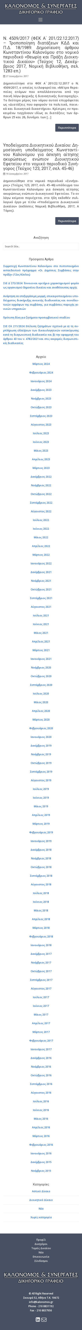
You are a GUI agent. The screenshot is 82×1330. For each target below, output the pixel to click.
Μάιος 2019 (41, 806)
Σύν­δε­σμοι (41, 1261)
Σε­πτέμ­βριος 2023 (41, 416)
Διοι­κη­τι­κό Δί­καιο (41, 1200)
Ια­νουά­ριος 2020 (41, 737)
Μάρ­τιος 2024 (41, 364)
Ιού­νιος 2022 (41, 529)
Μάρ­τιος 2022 (41, 555)
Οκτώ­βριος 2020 (41, 676)
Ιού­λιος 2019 (41, 789)
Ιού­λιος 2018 (41, 893)
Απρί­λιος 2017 (41, 1023)
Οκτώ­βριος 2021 (41, 589)
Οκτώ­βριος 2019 (41, 763)
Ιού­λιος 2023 (41, 433)
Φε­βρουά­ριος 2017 (41, 1040)
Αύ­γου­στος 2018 (41, 884)
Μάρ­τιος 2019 (41, 824)
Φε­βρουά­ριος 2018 (41, 936)
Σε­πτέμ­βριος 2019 (41, 771)
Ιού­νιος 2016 (41, 1110)
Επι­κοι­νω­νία (41, 1256)
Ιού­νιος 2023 (41, 442)
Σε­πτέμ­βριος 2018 (41, 876)
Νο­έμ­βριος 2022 (41, 485)
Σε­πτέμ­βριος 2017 (41, 980)
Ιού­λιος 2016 (41, 1101)
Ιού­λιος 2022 (41, 520)
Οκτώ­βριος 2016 (41, 1075)
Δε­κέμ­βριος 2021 (41, 572)
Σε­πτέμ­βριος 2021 (41, 598)
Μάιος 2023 (41, 450)
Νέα (41, 1208)
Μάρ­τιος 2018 (41, 928)
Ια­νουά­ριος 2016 (41, 1153)
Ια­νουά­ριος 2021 (41, 659)
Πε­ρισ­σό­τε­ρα (67, 128)
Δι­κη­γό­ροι (41, 1244)
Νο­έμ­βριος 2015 (41, 1171)
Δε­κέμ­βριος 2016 (41, 1058)
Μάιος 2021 (41, 633)
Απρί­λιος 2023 (41, 459)
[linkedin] (38, 1320)
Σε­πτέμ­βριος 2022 (41, 502)
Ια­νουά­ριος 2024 (41, 381)
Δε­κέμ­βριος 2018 (41, 850)
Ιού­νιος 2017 (41, 1006)
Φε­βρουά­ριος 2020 (41, 728)
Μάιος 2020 (41, 702)
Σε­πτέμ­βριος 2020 (41, 685)
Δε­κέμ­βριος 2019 (41, 745)
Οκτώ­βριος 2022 (41, 494)
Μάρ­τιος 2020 (41, 719)
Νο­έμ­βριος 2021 (41, 581)
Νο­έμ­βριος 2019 (41, 754)
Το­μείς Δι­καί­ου (41, 1248)
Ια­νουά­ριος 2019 (41, 841)
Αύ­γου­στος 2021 (41, 607)
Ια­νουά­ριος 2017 (41, 1049)
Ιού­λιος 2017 (41, 997)
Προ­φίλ (41, 1240)
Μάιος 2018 (41, 910)
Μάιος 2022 (41, 537)
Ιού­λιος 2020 (41, 693)
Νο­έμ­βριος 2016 (41, 1066)
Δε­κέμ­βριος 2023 (41, 390)
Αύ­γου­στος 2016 (41, 1092)
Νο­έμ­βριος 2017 (41, 962)
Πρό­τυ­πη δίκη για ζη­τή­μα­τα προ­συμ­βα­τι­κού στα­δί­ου (36, 317)
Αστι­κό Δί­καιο (41, 1191)
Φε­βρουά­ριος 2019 (41, 832)
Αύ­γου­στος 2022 (41, 511)
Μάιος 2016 (41, 1119)
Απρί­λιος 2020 (41, 711)
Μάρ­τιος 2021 (41, 650)
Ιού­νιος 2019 (41, 797)
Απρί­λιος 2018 (41, 919)
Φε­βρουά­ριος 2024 (41, 372)
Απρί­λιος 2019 (41, 815)
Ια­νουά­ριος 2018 (41, 945)
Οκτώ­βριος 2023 (41, 407)
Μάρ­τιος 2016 (41, 1136)
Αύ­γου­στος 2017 (41, 988)
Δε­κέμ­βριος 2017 (41, 954)
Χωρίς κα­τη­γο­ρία (41, 1217)
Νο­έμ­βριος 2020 (41, 667)
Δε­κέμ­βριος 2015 (41, 1162)
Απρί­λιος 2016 (41, 1127)
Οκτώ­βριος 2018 (41, 867)
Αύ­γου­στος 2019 (41, 780)
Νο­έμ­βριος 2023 (41, 398)
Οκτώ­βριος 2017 (41, 971)
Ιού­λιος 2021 (41, 615)
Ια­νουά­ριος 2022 (41, 563)
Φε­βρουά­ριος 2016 (41, 1145)
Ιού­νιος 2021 (41, 624)
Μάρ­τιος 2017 (41, 1032)
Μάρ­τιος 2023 (41, 468)
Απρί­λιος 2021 (41, 641)
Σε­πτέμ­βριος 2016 (41, 1084)
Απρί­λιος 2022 (41, 546)
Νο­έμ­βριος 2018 (41, 858)
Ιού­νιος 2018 (41, 902)
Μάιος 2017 (41, 1014)
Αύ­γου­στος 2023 (41, 424)
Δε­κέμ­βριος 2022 (41, 476)
